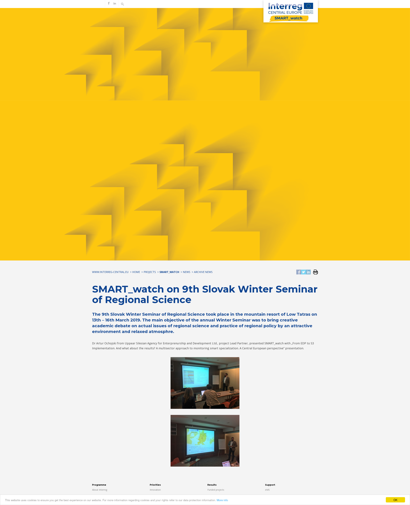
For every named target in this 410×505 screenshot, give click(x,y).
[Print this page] (314, 272)
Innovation (155, 489)
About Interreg (99, 489)
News (186, 272)
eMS (267, 489)
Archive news (203, 272)
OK (395, 500)
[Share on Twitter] (303, 272)
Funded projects (215, 489)
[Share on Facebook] (298, 272)
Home (136, 272)
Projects (150, 272)
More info (222, 500)
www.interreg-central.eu (110, 272)
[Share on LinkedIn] (308, 272)
